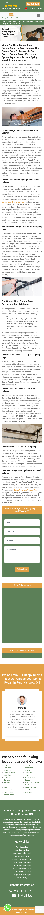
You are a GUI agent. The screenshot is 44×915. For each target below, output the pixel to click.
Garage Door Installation (22, 850)
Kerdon (6, 787)
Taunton (28, 785)
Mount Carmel (9, 792)
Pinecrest (28, 773)
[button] (15, 700)
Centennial (7, 770)
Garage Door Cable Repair (22, 875)
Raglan (27, 775)
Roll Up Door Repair (22, 856)
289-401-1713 (33, 4)
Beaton (6, 765)
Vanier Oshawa (30, 787)
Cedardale (7, 768)
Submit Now (22, 569)
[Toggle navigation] (38, 15)
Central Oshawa (9, 773)
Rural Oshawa (30, 778)
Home (4, 21)
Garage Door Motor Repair (22, 868)
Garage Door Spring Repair (22, 853)
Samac (27, 780)
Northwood (29, 768)
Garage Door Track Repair (22, 862)
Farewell (7, 782)
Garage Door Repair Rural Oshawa (20, 21)
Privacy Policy (22, 878)
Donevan (7, 778)
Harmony (7, 785)
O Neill (27, 770)
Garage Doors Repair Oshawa (28, 909)
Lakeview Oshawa (10, 790)
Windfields (28, 792)
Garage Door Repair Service (13, 202)
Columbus (7, 775)
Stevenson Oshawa (32, 782)
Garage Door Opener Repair (22, 859)
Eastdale (7, 780)
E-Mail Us (24, 895)
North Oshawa (9, 795)
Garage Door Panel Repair (22, 871)
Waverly (27, 790)
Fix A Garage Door (22, 847)
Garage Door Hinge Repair (22, 865)
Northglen (28, 765)
